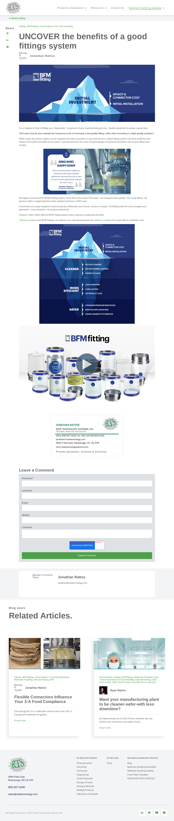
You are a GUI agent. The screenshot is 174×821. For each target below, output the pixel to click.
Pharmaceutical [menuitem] (84, 763)
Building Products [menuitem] (85, 790)
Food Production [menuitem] (85, 778)
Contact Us (117, 8)
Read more (20, 720)
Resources (97, 8)
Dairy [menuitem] (109, 763)
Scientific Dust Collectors (144, 682)
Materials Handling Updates (145, 8)
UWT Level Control (121, 682)
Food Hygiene (46, 26)
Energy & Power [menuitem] (85, 782)
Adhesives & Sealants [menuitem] (87, 794)
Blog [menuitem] (129, 763)
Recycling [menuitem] (81, 767)
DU (56, 26)
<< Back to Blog (17, 18)
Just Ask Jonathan (28, 220)
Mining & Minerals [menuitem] (85, 786)
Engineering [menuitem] (83, 775)
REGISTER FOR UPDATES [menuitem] (141, 778)
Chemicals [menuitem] (82, 771)
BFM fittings (33, 26)
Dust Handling (66, 26)
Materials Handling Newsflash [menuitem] (141, 767)
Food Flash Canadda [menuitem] (137, 775)
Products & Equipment (70, 8)
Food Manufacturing (59, 677)
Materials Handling (23, 680)
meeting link (109, 220)
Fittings (22, 26)
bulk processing (41, 680)
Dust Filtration (106, 677)
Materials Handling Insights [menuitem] (140, 771)
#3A (52, 680)
